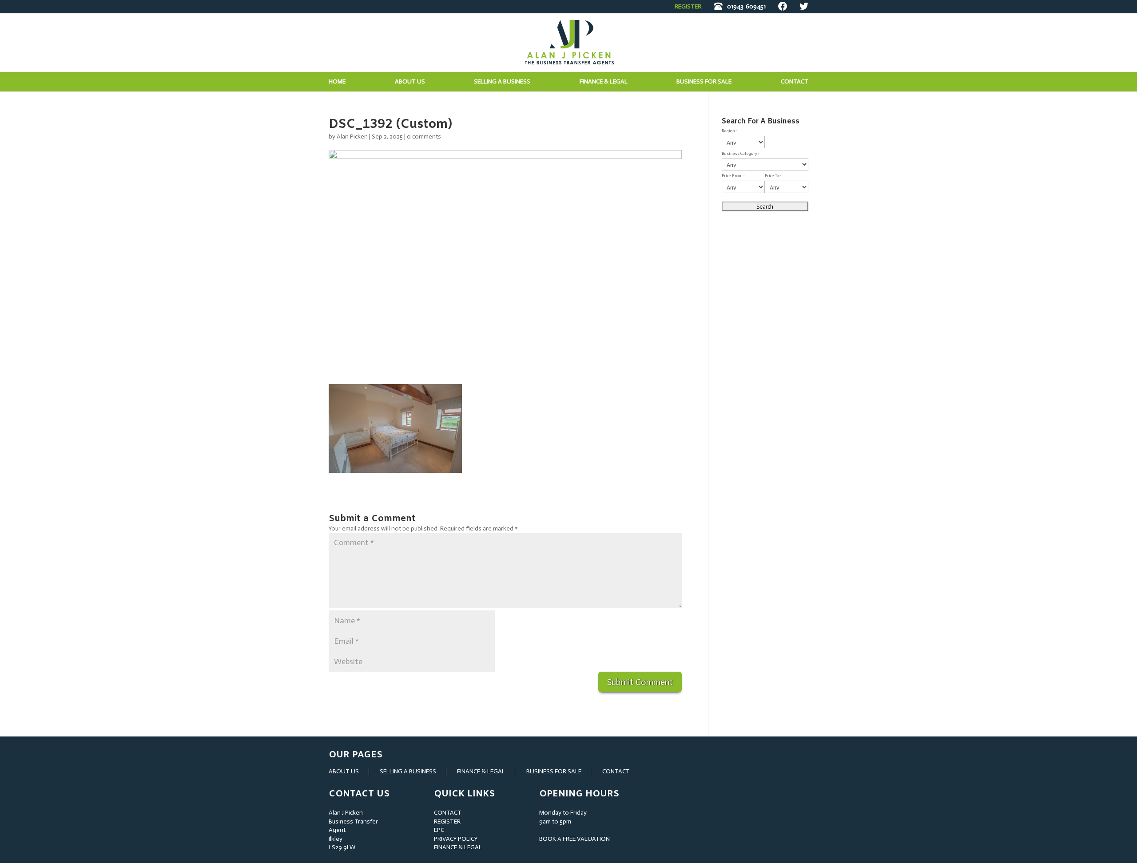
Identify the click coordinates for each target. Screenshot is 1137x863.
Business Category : (740, 153)
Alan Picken (352, 136)
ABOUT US (344, 771)
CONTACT (616, 771)
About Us (410, 82)
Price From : (733, 175)
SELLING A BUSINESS (408, 771)
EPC (439, 830)
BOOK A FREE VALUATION (574, 839)
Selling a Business (502, 82)
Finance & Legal (604, 82)
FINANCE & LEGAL (481, 771)
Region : (729, 131)
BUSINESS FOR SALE (703, 82)
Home (337, 82)
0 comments (424, 136)
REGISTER (688, 6)
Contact (794, 82)
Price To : (773, 175)
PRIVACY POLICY (455, 839)
